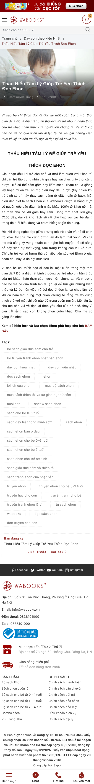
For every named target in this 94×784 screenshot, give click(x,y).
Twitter (39, 570)
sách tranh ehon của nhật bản (30, 477)
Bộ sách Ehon (11, 682)
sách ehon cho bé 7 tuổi (25, 450)
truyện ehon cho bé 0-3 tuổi (61, 486)
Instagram (76, 570)
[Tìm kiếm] (87, 30)
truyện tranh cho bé (65, 495)
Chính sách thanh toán (65, 682)
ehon (47, 377)
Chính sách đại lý (61, 719)
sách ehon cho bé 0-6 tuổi (27, 441)
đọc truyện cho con (22, 523)
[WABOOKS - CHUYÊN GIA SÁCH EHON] (27, 20)
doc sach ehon (18, 377)
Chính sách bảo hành (64, 701)
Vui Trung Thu (12, 719)
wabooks (14, 514)
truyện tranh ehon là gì (24, 505)
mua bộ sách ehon (59, 386)
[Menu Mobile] (4, 19)
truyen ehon (16, 486)
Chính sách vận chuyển (65, 688)
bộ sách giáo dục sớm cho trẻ (30, 349)
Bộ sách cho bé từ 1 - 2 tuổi (22, 701)
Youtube (57, 570)
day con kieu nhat (21, 367)
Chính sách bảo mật (63, 707)
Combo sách (11, 713)
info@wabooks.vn (26, 610)
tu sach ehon (66, 505)
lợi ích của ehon (19, 386)
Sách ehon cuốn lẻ (15, 688)
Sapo (57, 765)
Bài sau (57, 551)
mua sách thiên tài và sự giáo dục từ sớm (39, 395)
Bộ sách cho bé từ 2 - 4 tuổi (22, 707)
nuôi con (13, 404)
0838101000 (29, 617)
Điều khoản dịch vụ (62, 713)
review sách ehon (47, 404)
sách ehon (74, 422)
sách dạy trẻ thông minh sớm (29, 422)
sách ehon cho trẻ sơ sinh (27, 459)
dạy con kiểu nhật (62, 367)
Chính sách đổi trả (62, 695)
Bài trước (38, 551)
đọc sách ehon (46, 514)
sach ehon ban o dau (23, 431)
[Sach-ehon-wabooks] (47, 6)
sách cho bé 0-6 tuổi (23, 413)
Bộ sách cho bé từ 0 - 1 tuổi (22, 695)
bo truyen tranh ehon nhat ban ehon (35, 358)
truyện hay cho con (22, 495)
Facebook (22, 570)
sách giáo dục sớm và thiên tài (31, 468)
